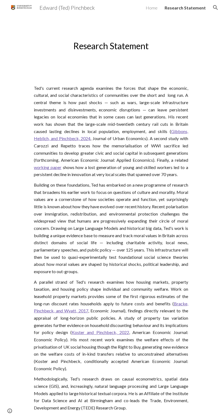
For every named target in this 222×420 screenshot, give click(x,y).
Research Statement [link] (185, 7)
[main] (111, 45)
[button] (215, 7)
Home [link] (152, 7)
